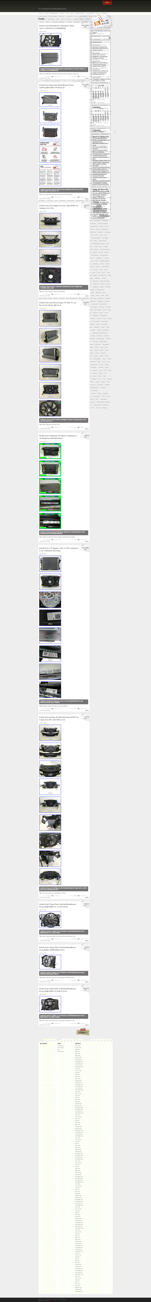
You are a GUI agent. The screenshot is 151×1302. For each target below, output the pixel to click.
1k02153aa (42, 42)
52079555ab (96, 85)
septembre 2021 (79, 1159)
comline (107, 192)
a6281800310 (43, 143)
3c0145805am (81, 79)
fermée (43, 424)
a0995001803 (91, 125)
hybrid (64, 73)
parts (45, 310)
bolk (99, 171)
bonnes (104, 171)
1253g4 (81, 19)
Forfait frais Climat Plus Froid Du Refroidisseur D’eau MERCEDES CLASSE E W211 (57, 989)
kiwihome (95, 263)
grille (90, 246)
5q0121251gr (99, 91)
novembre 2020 (79, 1178)
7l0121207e (94, 105)
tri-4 (99, 379)
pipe (47, 315)
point (55, 318)
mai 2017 (77, 1258)
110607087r (42, 19)
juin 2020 (77, 1187)
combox (101, 192)
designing (42, 215)
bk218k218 (92, 168)
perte (105, 310)
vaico (47, 390)
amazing (49, 154)
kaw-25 (58, 263)
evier (48, 232)
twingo (41, 384)
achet (50, 145)
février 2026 (78, 1057)
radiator (41, 335)
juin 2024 (77, 1095)
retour (57, 347)
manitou (53, 278)
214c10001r (51, 62)
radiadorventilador (90, 330)
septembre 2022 (79, 1136)
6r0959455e (60, 102)
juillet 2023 (78, 1116)
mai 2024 (77, 1097)
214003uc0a (103, 48)
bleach (41, 171)
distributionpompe (53, 217)
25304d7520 (93, 62)
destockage (55, 215)
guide (41, 249)
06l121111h (69, 16)
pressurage (105, 321)
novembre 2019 (79, 1201)
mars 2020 (77, 1193)
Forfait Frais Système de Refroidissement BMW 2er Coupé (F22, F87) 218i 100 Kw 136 (59, 718)
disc (96, 215)
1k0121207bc (106, 36)
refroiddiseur (101, 338)
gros (100, 246)
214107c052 (105, 50)
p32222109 (103, 304)
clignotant (107, 189)
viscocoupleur (96, 396)
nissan (56, 298)
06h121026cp (43, 16)
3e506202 (89, 79)
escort (107, 226)
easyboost (97, 220)
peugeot (57, 312)
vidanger (42, 396)
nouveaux (101, 298)
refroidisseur (70, 73)
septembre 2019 (79, 1205)
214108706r (60, 53)
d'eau (49, 194)
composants (104, 194)
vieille (48, 396)
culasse (93, 206)
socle (104, 358)
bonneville (42, 174)
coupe (46, 893)
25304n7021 (102, 62)
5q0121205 (106, 88)
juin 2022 (77, 1141)
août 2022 (77, 1137)
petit (109, 310)
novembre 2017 (79, 1247)
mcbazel (41, 281)
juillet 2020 (78, 1185)
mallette (46, 278)
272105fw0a (105, 71)
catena (59, 183)
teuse (56, 373)
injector (57, 258)
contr (56, 200)
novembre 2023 (79, 1109)
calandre (107, 177)
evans (98, 229)
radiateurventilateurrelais (100, 333)
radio (48, 335)
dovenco (47, 220)
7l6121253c (60, 108)
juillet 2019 (78, 1208)
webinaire (42, 407)
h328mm (51, 249)
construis (108, 197)
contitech (50, 200)
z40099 (51, 410)
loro (46, 275)
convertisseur (80, 200)
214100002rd (43, 50)
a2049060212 (105, 134)
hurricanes (57, 255)
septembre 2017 (79, 1251)
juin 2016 (77, 1279)
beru (53, 168)
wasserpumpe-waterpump (56, 405)
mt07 (92, 292)
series (95, 356)
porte (55, 424)
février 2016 (78, 1287)
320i (90, 76)
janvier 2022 (78, 1151)
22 (105, 96)
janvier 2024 (78, 1105)
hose (40, 255)
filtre (96, 235)
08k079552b (83, 16)
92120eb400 (60, 122)
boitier (94, 171)
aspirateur (61, 160)
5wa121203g (57, 94)
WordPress (61, 1051)
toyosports (42, 379)
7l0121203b (51, 105)
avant (48, 166)
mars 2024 (77, 1101)
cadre (101, 177)
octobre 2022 (78, 1134)
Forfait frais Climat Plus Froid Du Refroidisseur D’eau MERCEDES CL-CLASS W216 (57, 905)
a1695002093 (53, 131)
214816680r (95, 56)
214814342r (60, 56)
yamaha (104, 407)
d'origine (108, 209)
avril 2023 (77, 1122)
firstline (41, 238)
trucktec (41, 382)
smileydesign (97, 358)
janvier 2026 (78, 1059)
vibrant (94, 393)
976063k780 (89, 122)
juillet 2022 (78, 1139)
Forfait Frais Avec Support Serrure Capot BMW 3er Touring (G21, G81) (61, 287)
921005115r (94, 120)
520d (103, 85)
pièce (101, 312)
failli (52, 235)
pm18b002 (104, 315)
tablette (41, 370)
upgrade (107, 384)
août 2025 (77, 1068)
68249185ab (95, 97)
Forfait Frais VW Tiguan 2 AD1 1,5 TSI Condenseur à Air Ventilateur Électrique (58, 549)
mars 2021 (77, 1170)
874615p (57, 111)
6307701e (56, 97)
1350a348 (62, 22)
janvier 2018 (78, 1243)
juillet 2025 (78, 1070)
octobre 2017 (78, 1249)
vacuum (41, 390)
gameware (60, 243)
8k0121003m (98, 114)
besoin (59, 168)
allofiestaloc (55, 151)
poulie (41, 321)
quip (108, 327)
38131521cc (62, 79)
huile (51, 255)
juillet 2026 (78, 1047)
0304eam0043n (80, 13)
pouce (110, 318)
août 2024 (77, 1091)
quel (91, 327)
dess (48, 215)
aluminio (93, 151)
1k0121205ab (61, 36)
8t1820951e (104, 117)
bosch (55, 174)
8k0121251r (51, 117)
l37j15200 (42, 269)
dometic (97, 217)
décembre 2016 (79, 1268)
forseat (56, 240)
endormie (55, 226)
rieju (101, 347)
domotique (105, 217)
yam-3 (92, 407)
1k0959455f (97, 42)
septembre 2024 (79, 1089)
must (104, 292)
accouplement (43, 145)
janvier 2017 (78, 1266)
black (99, 168)
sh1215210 (42, 358)
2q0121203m (102, 73)
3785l (55, 79)
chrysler (94, 186)
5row (50, 94)
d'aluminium (92, 209)
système (64, 893)
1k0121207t (60, 39)
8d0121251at (98, 111)
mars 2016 (77, 1285)
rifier (56, 350)
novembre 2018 (79, 1224)
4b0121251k (103, 82)
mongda (108, 287)
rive (61, 350)
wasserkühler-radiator (103, 402)
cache (90, 177)
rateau (107, 335)
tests (46, 373)
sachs (47, 353)
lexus (105, 269)
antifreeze (59, 157)
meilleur (60, 281)
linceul (52, 272)
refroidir (41, 341)
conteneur (42, 200)
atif (110, 160)
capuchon (95, 180)
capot (46, 291)
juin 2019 (77, 1210)
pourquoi (52, 321)
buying (61, 177)
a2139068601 (102, 137)
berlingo (47, 168)
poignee (50, 318)
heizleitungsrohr (105, 249)
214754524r (95, 53)
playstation (95, 315)
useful (60, 387)
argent (41, 160)
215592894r (60, 62)
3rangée (96, 79)
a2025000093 (92, 131)
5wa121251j (93, 94)
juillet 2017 (78, 1255)
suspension (94, 364)
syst (58, 367)
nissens (62, 298)
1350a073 (54, 22)
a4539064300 (92, 140)
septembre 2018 (79, 1228)
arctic (105, 157)
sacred (53, 353)
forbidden (105, 238)
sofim (109, 358)
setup (106, 356)
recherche (51, 338)
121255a (68, 19)
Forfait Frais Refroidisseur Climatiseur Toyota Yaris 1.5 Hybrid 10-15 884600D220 (56, 26)
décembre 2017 (79, 1245)
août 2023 (77, 1114)
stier (51, 364)
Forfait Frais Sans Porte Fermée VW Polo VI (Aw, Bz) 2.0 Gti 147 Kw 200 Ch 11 (57, 303)
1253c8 (75, 19)
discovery (102, 215)
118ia (57, 19)
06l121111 (61, 16)
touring (63, 291)
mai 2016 (77, 1281)
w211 (73, 1020)
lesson (96, 269)
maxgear (97, 278)
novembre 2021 (79, 1155)
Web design (40, 1300)
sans (58, 424)
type (55, 384)
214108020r (42, 53)
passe (55, 310)
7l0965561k (51, 108)
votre (45, 402)
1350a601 (69, 22)
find (101, 235)
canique (56, 180)
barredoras (90, 166)
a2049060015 (95, 134)
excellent (55, 232)
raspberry (100, 335)
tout (105, 376)
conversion (70, 200)
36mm (41, 79)
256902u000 (96, 71)
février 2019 (78, 1218)
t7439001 (94, 367)
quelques (97, 327)
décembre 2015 (79, 1291)
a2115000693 (53, 137)
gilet (107, 243)
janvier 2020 (78, 1197)
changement (97, 183)
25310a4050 (105, 65)
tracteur (55, 379)
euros (92, 229)
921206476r (51, 122)
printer (53, 324)
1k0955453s (59, 42)
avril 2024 (77, 1099)
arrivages (53, 160)
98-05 (105, 122)
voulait (51, 402)
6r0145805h (51, 102)
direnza (90, 215)
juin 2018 (77, 1233)
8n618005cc (95, 117)
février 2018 (78, 1241)
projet (98, 324)
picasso (95, 312)
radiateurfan (50, 333)
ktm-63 (102, 263)
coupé (91, 203)
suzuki (107, 364)
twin (108, 382)
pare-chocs (94, 307)
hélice (41, 252)
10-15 (43, 73)
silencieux (55, 358)
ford (40, 240)
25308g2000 (42, 65)
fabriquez (108, 232)
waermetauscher (90, 402)
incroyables (95, 255)
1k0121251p (97, 39)
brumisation (42, 177)
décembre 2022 (79, 1130)
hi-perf (57, 252)
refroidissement (51, 341)
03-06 (67, 13)
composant (96, 194)
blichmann (58, 171)
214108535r (51, 53)
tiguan (95, 373)
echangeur (105, 220)
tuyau (97, 382)
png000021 (42, 318)
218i (43, 893)
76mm (94, 102)
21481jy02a (95, 59)
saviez (92, 353)
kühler (108, 263)
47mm (96, 82)
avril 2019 (77, 1214)
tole (51, 376)
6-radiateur (42, 97)
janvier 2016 (78, 1289)
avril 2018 (77, 1237)
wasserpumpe (43, 405)
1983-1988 (42, 33)
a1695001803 (101, 128)
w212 (73, 977)
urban (48, 387)
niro (45, 298)
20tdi (47, 194)
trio (104, 379)
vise (103, 396)
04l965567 (104, 13)
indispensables (43, 258)
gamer (53, 243)
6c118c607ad (43, 99)
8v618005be (51, 120)
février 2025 (78, 1080)
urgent (54, 387)
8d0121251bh (107, 111)
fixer (56, 238)
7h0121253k (42, 105)
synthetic (52, 367)
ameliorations (58, 154)
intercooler (91, 258)
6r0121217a (42, 102)
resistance (106, 344)
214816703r (104, 56)
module (102, 287)
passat (50, 310)
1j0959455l (92, 33)
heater (96, 249)
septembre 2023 (79, 1112)
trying (53, 382)
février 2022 (78, 1149)
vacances (103, 387)
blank (109, 168)
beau (101, 166)
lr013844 (52, 275)
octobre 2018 (78, 1226)
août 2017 (77, 1253)
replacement (89, 344)
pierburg (41, 315)
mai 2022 (77, 1143)
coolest (104, 200)
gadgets (41, 243)
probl (58, 324)
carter (108, 180)
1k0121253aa (107, 39)
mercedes (96, 281)
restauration (43, 347)
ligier (41, 272)
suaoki (56, 364)
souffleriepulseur (55, 361)
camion (50, 180)
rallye (58, 335)
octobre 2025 (78, 1065)
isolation (41, 261)
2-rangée (59, 45)
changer (105, 183)
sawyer (98, 353)
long (108, 272)
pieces (107, 312)
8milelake (59, 117)
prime (41, 324)
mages (90, 275)
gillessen (42, 246)
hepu (51, 252)
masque (91, 278)
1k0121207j (51, 39)
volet (97, 399)
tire (105, 373)
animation (47, 157)
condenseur (45, 537)
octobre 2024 (78, 1088)
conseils (93, 197)
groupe (106, 246)
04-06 (97, 13)
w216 (74, 936)
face (40, 235)
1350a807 (77, 22)
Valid (61, 1047)
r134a (50, 330)
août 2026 (77, 1045)
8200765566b (104, 108)
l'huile (98, 266)
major (109, 275)
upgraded (42, 387)
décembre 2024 (79, 1084)
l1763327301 (105, 266)
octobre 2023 (78, 1111)
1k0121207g (42, 39)
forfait (45, 240)
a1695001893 (43, 131)
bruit (103, 174)
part (40, 310)
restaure (51, 347)
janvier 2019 (78, 1220)
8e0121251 (60, 114)
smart (89, 358)
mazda (104, 278)
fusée (95, 240)
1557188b (91, 25)
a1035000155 (100, 125)
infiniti (52, 258)
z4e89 (57, 410)
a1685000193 (92, 128)
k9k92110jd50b (104, 261)
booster (49, 174)
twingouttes (48, 384)
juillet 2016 (78, 1278)
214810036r (104, 53)
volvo (40, 402)
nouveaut (93, 298)
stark (40, 364)
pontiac (93, 318)
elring (41, 226)
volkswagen (103, 399)
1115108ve (51, 19)
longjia (41, 275)
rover (101, 350)
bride (91, 174)
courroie (103, 203)
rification (42, 350)
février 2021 (78, 1172)
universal (93, 384)
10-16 (90, 16)
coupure (96, 203)
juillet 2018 (78, 1231)
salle (58, 353)
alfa (99, 148)
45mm (91, 82)
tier (90, 373)
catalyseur (52, 183)
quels (103, 327)
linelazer (58, 272)
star (109, 361)
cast (46, 183)
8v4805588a (42, 120)
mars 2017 (77, 1262)
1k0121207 (97, 36)
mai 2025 (77, 1074)
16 (108, 94)
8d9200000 (42, 114)
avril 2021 (77, 1168)
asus (101, 160)
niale (102, 295)
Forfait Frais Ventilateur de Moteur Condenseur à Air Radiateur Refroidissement (58, 436)
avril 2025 (77, 1076)
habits (58, 249)
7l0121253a (103, 105)
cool (87, 200)
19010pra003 (99, 30)
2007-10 (95, 45)
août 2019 (77, 1207)
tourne (95, 376)
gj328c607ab (56, 246)
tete (51, 373)
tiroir (46, 376)
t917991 (100, 367)
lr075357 (60, 275)
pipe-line (53, 315)
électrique (93, 223)
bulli (55, 177)
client (100, 189)
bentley (41, 168)
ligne (46, 272)
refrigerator (91, 338)
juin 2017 (77, 1256)
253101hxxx (60, 65)
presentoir (97, 321)
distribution (42, 217)
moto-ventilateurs (90, 289)
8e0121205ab (51, 114)
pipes (59, 315)
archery (100, 157)
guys (46, 249)
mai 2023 (77, 1120)
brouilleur (97, 174)
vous (56, 402)
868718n (41, 111)
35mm (108, 76)
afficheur (59, 148)
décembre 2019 (79, 1199)
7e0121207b (101, 102)
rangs (93, 335)
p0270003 (95, 304)
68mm (102, 97)
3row (109, 79)
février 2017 (78, 1264)
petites (41, 312)
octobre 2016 (78, 1272)
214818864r (51, 59)
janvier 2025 (78, 1082)
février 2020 (78, 1195)
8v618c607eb (61, 120)
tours (100, 376)
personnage (98, 310)
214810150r (42, 56)
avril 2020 (77, 1191)
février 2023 (78, 1126)
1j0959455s (100, 33)
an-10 (105, 154)
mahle (95, 275)
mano (58, 278)
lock (103, 272)
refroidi (108, 338)
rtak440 (41, 353)
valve (57, 390)
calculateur (42, 180)
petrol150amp (49, 312)
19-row (91, 30)
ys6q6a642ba (43, 410)
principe (46, 324)
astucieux (95, 160)
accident (102, 143)
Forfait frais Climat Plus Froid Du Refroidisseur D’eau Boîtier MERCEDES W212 (57, 948)
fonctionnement (96, 238)
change (90, 183)
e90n (90, 220)
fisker (47, 238)
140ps (43, 194)
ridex (97, 347)
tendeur (95, 370)
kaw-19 (52, 263)
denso (103, 212)
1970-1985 (107, 30)
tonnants (56, 376)
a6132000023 (102, 140)
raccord (56, 330)
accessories (95, 143)
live (94, 272)
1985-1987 (50, 33)
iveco (47, 261)
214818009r (42, 59)
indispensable (104, 255)
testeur (41, 373)
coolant (92, 200)
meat (47, 281)
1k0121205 (52, 36)
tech (56, 370)
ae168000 (103, 145)
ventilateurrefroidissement (46, 393)
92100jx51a (42, 122)
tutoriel (92, 382)
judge (97, 261)
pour (46, 321)
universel (100, 384)
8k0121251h (42, 117)
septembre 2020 (79, 1182)
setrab (101, 356)
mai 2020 (77, 1189)
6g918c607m (52, 99)
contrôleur (63, 200)
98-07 (41, 125)
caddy (95, 177)
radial (99, 330)
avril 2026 (77, 1053)
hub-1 (46, 255)
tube (57, 382)
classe (43, 1020)
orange (107, 301)
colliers (94, 192)
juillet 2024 (78, 1093)
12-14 (62, 19)
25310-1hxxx (52, 65)
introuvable (99, 258)
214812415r (51, 56)
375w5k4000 (48, 79)
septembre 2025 (79, 1066)
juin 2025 (77, 1072)
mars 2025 (77, 1078)
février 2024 (78, 1103)
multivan (98, 292)
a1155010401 (43, 128)
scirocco (49, 356)
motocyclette (100, 289)
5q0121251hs (43, 94)
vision (108, 396)
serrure (55, 291)
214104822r (60, 50)
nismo (50, 298)
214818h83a (60, 59)
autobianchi (106, 163)
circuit (105, 186)
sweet (41, 367)
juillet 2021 (78, 1162)
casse (41, 183)
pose (104, 318)
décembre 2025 (79, 1061)
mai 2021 (77, 1166)
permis (91, 310)
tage (47, 370)
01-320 (62, 13)
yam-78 (98, 407)
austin (94, 163)
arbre (94, 157)
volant (92, 399)
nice (107, 295)
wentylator (50, 407)
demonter (97, 212)
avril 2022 (77, 1145)
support (59, 291)
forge (51, 240)
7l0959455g (42, 108)
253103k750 (96, 65)
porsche (99, 318)
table (106, 367)
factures (46, 235)
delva (90, 212)
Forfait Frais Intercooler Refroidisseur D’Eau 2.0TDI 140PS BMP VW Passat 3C (56, 86)
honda (107, 252)
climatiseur (54, 73)
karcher (46, 263)
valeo (52, 390)
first (105, 235)
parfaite (108, 307)
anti (53, 157)
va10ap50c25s (94, 387)
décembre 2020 (79, 1176)
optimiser (100, 301)
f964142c (100, 232)
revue (91, 347)
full (91, 240)
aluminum (108, 151)
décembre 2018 (79, 1222)
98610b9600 (48, 125)
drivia (58, 220)
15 (105, 94)
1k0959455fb (106, 42)
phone (89, 312)
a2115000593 (43, 137)
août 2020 (77, 1184)
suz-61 (101, 364)
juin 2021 (77, 1164)
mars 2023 (77, 1124)
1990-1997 (58, 33)
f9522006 (93, 232)
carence (102, 180)
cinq (100, 186)
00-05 (46, 13)
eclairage (42, 223)
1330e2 (41, 22)
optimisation (92, 301)
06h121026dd (53, 16)
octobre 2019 (78, 1203)
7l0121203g (60, 105)
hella (46, 252)
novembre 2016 (79, 1270)
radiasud (106, 330)
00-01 (41, 13)
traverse (94, 379)
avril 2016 (77, 1283)
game (47, 243)
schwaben (42, 356)
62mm (49, 97)
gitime (48, 246)
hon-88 (101, 252)
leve (100, 269)
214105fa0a (96, 50)
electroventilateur (103, 223)
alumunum (42, 154)
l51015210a (50, 269)
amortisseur (98, 154)
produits (92, 324)
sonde (41, 361)
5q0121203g (97, 88)
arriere (47, 160)
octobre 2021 (78, 1157)
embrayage (48, 226)
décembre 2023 (79, 1107)
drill (53, 220)
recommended (60, 338)
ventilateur (95, 390)
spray (104, 361)
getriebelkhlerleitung (98, 243)
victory (100, 393)
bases (97, 166)
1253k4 (87, 19)
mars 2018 (77, 1239)
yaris (78, 73)
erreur (101, 226)
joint (92, 261)
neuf (93, 295)
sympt (46, 367)
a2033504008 (102, 131)
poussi (58, 321)
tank (51, 370)
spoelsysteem (92, 361)
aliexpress (105, 148)
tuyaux (103, 382)
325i (95, 76)
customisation (101, 206)
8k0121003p (107, 114)
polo (53, 424)
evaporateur (104, 229)
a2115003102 (92, 137)
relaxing (95, 341)
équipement (94, 226)
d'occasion (101, 209)
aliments (41, 151)
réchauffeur (42, 338)
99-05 (55, 125)
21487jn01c (42, 62)
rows (106, 350)
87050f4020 (49, 111)
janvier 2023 (78, 1128)
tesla (100, 370)
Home (107, 2)
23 (108, 96)
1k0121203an (43, 36)
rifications (50, 350)
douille (41, 220)
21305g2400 (94, 48)
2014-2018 (103, 45)
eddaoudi (56, 223)
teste (110, 370)
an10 (40, 157)
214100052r (52, 50)
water (90, 405)
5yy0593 (101, 94)
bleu (51, 171)
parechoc (102, 307)
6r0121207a (101, 99)
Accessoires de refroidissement (52, 8)
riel (106, 347)
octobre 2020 (78, 1180)
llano (98, 272)
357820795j (101, 76)
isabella (106, 258)
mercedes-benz (105, 281)
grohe (96, 246)
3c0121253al (71, 79)
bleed (46, 171)
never (98, 295)
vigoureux (60, 396)
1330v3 (47, 22)
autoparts (42, 166)
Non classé (73, 298)
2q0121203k (93, 73)
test (105, 370)
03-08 (72, 13)
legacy (89, 269)
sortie (46, 361)
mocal (89, 287)
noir (67, 298)
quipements (42, 330)
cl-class (44, 936)
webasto (105, 405)
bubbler (50, 177)
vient (53, 396)
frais (62, 73)
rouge (96, 350)
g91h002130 (102, 240)
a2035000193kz (53, 134)
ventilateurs (59, 393)
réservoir (98, 344)
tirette (41, 376)
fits (52, 238)
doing (91, 217)
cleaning (94, 189)
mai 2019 (77, 1212)
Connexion (60, 1045)
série (90, 356)
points (61, 318)
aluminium (101, 151)
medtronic (53, 281)
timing (101, 373)
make (40, 278)
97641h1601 (98, 122)
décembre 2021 (79, 1153)
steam (46, 364)
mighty (103, 284)
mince (108, 284)
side (49, 358)
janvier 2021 (78, 1174)
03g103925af (90, 13)
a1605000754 (53, 128)
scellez (104, 353)
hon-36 (95, 252)
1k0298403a (51, 42)
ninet (40, 298)
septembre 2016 (79, 1274)
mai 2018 (77, 1235)
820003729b (95, 108)
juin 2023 (77, 1118)
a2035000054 (43, 134)
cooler (98, 200)
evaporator (42, 232)
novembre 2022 (79, 1132)
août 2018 (77, 1230)
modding (95, 287)
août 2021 (77, 1160)
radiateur (42, 333)
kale (40, 263)
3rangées (103, 79)
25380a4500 (103, 68)
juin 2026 (77, 1049)
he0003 (90, 249)
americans (90, 154)
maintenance (102, 275)
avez (57, 166)
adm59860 (95, 145)
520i (107, 85)
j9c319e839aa (55, 261)
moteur (55, 537)
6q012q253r (92, 99)
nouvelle (108, 298)
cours (110, 203)
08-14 (76, 16)
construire (101, 197)
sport (99, 361)
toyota (49, 379)
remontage (103, 341)
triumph (109, 379)
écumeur (49, 223)
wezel (56, 407)
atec (105, 160)
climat (47, 936)
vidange (105, 393)
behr (106, 166)
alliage (48, 151)
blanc (104, 168)
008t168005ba (54, 13)
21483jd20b (104, 59)
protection (104, 324)
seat (60, 356)
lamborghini (59, 269)
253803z (95, 68)
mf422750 (96, 284)
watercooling (97, 405)
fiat (92, 235)
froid (59, 936)
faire (56, 235)
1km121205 (42, 45)
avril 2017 (77, 1260)
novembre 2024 (79, 1086)
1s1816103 (51, 45)
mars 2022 (77, 1147)
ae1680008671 (43, 148)
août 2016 (77, 1276)
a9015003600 (53, 143)
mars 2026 (77, 1055)
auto (99, 163)
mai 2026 (77, 1051)
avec (53, 166)
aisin (94, 148)
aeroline (52, 148)
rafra (53, 335)
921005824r (102, 120)
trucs (47, 382)
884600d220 (48, 73)
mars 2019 (77, 1216)
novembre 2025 (79, 1063)
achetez (56, 145)
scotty (55, 356)
